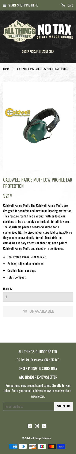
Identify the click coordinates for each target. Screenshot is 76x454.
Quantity (7, 288)
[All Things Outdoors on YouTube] (44, 426)
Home (6, 69)
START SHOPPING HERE (23, 5)
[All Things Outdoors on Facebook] (29, 426)
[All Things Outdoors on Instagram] (37, 426)
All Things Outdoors (41, 438)
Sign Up (63, 406)
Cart (70, 5)
